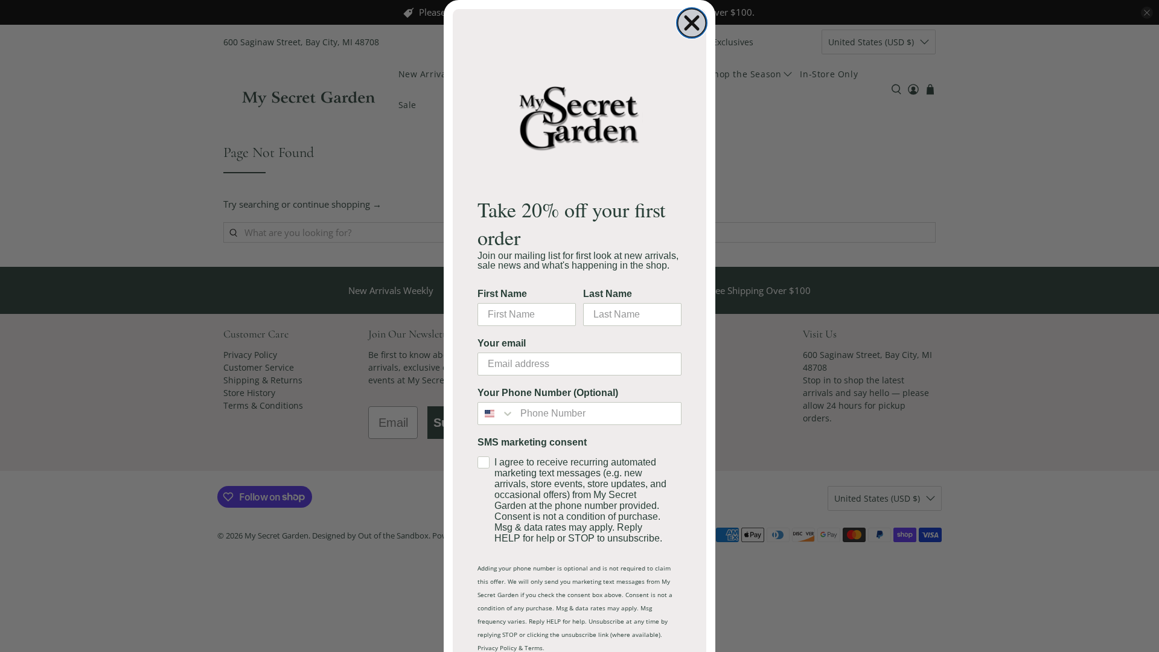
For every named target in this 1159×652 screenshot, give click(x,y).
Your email (501, 343)
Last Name (607, 294)
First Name (502, 294)
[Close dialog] (692, 23)
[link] (579, 117)
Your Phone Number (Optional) (547, 393)
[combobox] (496, 413)
